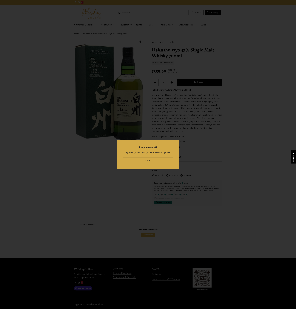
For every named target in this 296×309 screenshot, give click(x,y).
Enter (148, 160)
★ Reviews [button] (294, 157)
